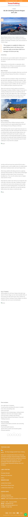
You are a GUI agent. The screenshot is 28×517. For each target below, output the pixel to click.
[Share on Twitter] (13, 435)
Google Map (9, 506)
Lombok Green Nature (6, 483)
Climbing (14, 8)
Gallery (2, 477)
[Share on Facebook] (10, 435)
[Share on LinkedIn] (20, 435)
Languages (20, 0)
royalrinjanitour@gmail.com (11, 505)
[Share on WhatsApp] (8, 435)
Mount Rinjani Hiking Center (7, 485)
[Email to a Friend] (15, 435)
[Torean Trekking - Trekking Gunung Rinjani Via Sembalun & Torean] (14, 4)
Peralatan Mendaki (5, 473)
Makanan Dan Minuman (6, 475)
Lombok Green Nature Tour (7, 487)
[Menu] (2, 4)
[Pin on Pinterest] (17, 435)
